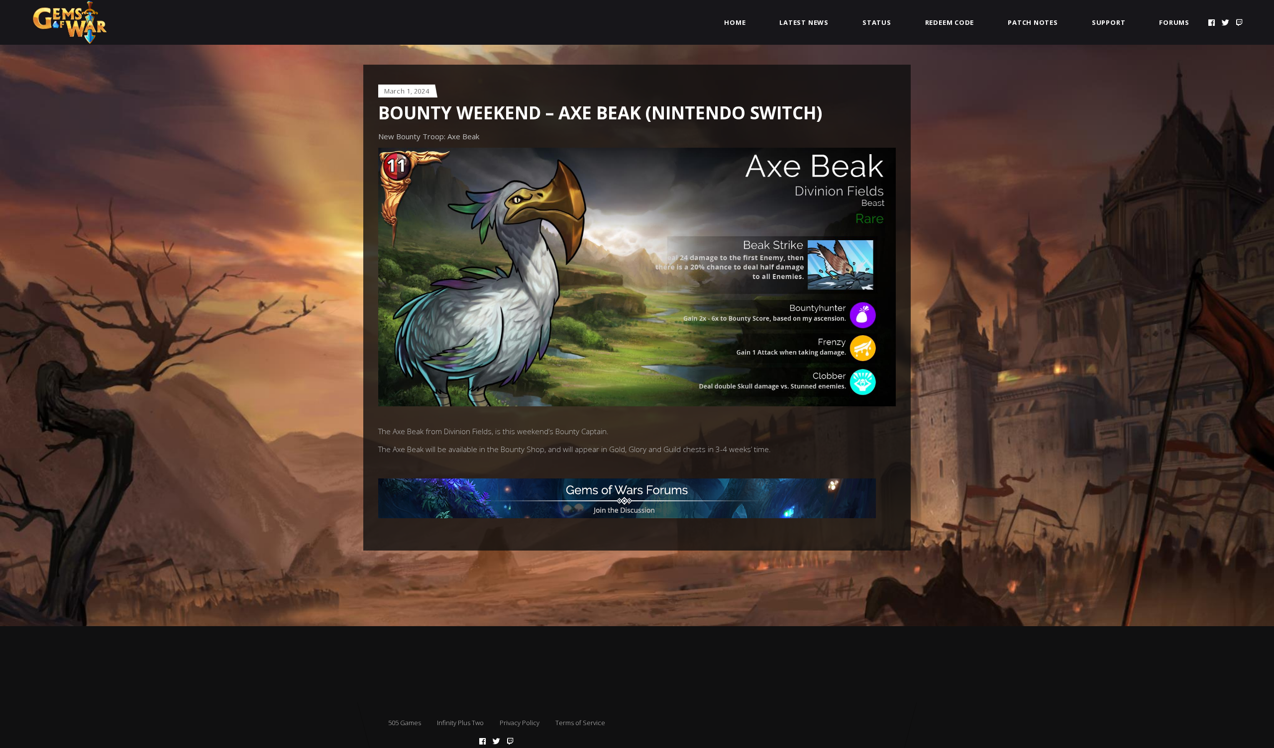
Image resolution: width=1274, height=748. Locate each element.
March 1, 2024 (406, 91)
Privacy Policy (519, 722)
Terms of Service (580, 722)
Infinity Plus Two (460, 722)
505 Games (404, 722)
